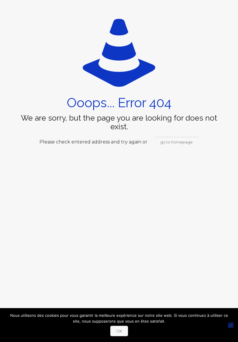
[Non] (231, 325)
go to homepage (176, 142)
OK (119, 331)
